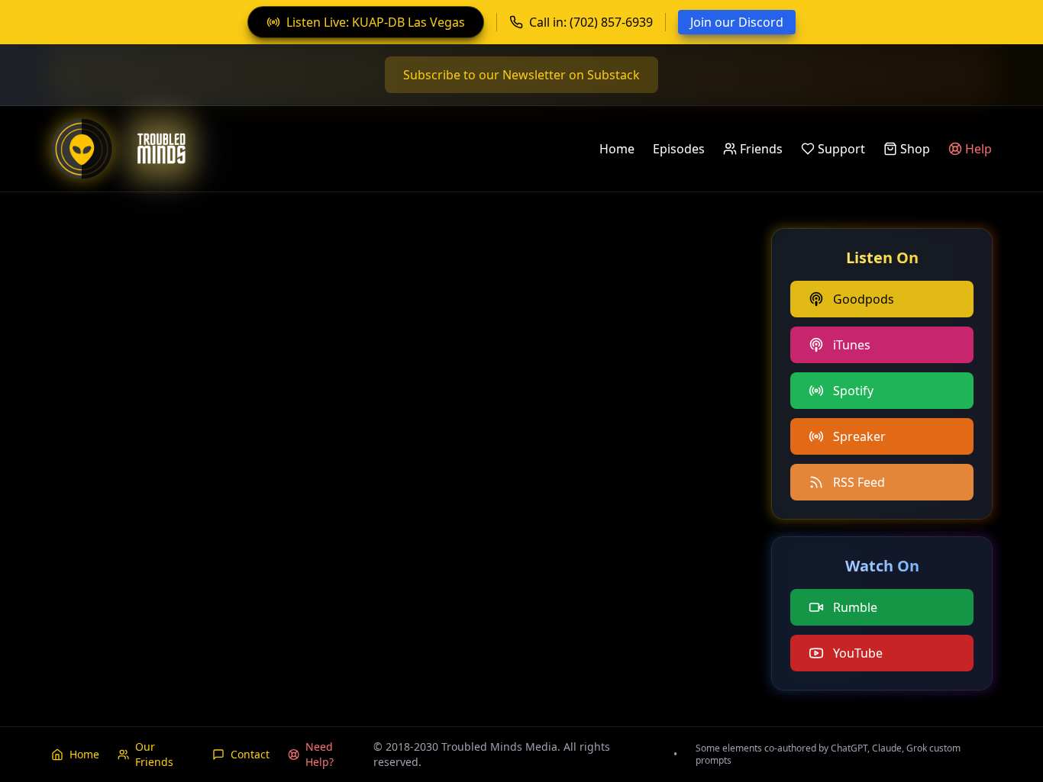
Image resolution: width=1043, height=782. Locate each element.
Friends (761, 148)
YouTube (858, 653)
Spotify (853, 390)
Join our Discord (736, 22)
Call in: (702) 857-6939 (591, 22)
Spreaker (859, 436)
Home (617, 148)
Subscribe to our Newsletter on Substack (521, 74)
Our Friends (154, 754)
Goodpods (863, 299)
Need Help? (319, 754)
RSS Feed (859, 482)
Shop (915, 148)
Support (841, 148)
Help (978, 148)
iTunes (851, 344)
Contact (250, 754)
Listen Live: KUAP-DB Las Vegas (375, 22)
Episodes (679, 148)
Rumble (855, 607)
